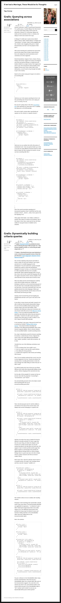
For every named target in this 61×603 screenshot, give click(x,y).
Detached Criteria (24, 244)
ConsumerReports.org (48, 142)
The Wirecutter (47, 145)
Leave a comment (7, 32)
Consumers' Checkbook (48, 144)
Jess (53, 109)
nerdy (5, 248)
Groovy (8, 30)
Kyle (48, 109)
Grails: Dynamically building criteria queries (21, 235)
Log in (55, 4)
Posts (46, 68)
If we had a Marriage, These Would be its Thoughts (25, 5)
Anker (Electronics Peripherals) (50, 132)
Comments (47, 70)
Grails (5, 30)
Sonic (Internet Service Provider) (50, 127)
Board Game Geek (47, 119)
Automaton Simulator (48, 155)
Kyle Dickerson (7, 27)
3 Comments (6, 250)
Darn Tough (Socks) (48, 131)
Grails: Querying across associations (18, 18)
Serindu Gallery (47, 153)
